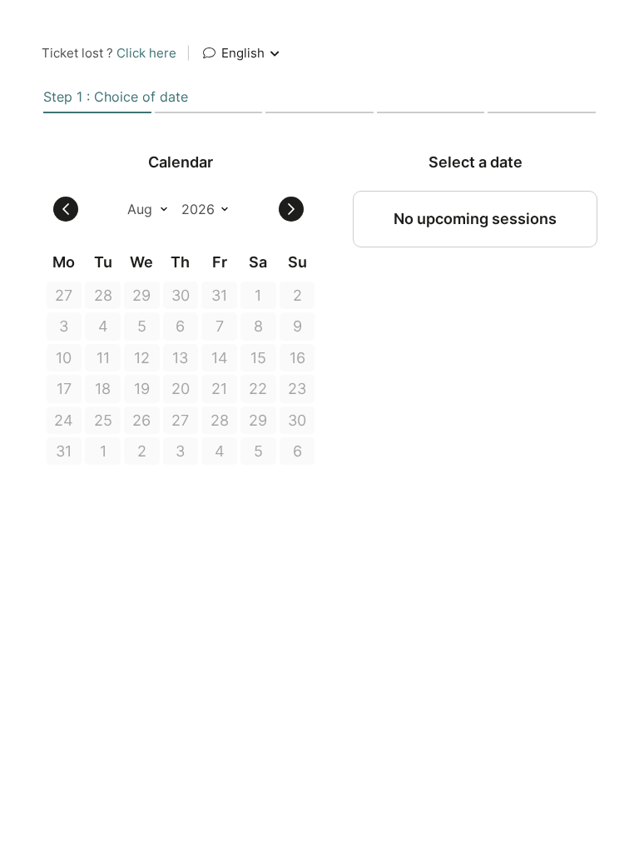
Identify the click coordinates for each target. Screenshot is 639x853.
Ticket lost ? (109, 53)
